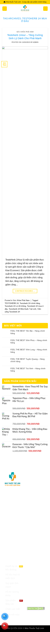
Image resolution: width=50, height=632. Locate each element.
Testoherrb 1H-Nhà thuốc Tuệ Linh (22, 309)
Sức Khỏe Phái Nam (25, 32)
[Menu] (4, 8)
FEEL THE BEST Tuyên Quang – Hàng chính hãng (27, 360)
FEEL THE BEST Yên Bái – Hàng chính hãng (27, 332)
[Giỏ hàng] (45, 8)
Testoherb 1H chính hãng (30, 303)
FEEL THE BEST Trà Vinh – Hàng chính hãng (27, 369)
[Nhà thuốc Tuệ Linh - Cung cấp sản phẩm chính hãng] (25, 8)
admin (35, 42)
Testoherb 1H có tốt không (15, 306)
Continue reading (25, 291)
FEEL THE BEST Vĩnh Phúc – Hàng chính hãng (28, 341)
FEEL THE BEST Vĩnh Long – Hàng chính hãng (28, 350)
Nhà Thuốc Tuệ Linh (34, 628)
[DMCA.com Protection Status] (35, 608)
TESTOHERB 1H (12, 303)
